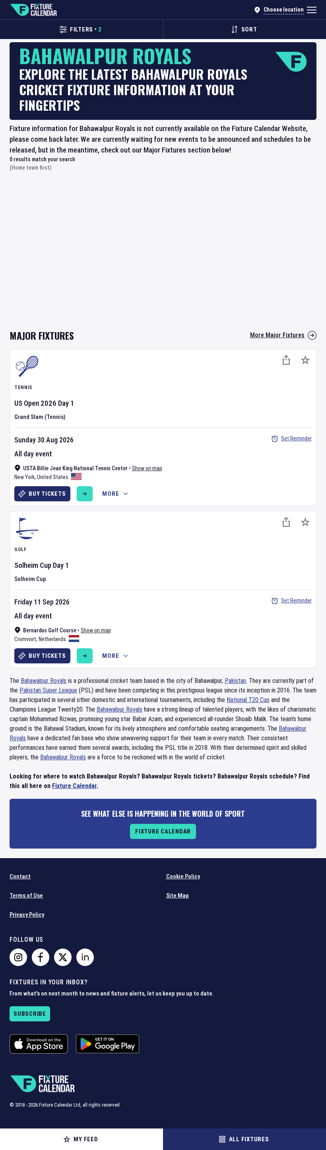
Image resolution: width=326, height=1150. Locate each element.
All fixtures (249, 1139)
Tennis (23, 387)
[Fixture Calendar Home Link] (33, 10)
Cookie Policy (183, 876)
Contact (20, 876)
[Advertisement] (163, 255)
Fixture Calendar (74, 786)
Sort (249, 29)
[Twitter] (63, 957)
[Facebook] (40, 957)
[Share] (286, 360)
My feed (86, 1139)
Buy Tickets (47, 493)
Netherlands (52, 639)
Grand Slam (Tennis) (40, 416)
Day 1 (66, 403)
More (110, 493)
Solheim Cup (32, 565)
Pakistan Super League (48, 690)
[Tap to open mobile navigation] (311, 10)
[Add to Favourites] (305, 360)
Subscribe (30, 1013)
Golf (20, 549)
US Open (26, 403)
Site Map (177, 895)
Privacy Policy (27, 914)
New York (24, 477)
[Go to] (85, 493)
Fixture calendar (163, 831)
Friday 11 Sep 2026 (42, 602)
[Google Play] (107, 1044)
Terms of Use (26, 895)
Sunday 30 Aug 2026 (44, 440)
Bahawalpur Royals (43, 681)
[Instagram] (18, 957)
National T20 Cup (248, 700)
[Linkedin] (85, 957)
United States (52, 477)
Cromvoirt (25, 639)
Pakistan (235, 681)
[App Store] (39, 1044)
